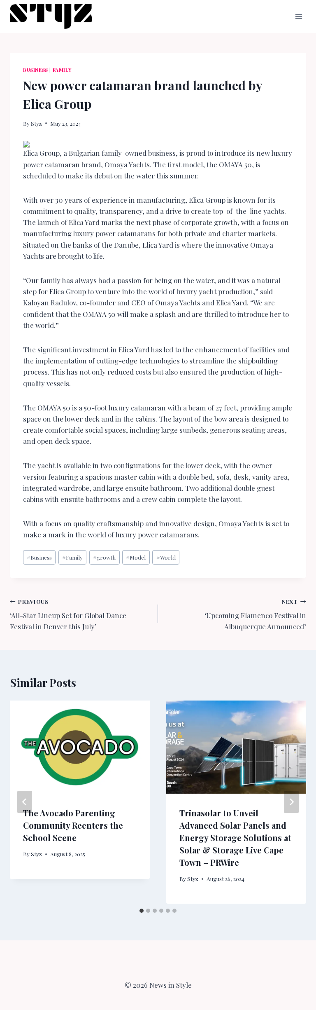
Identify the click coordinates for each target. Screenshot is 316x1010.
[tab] (141, 911)
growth (104, 557)
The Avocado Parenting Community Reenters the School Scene (73, 825)
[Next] (291, 802)
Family (62, 69)
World (166, 557)
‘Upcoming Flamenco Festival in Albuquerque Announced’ (255, 614)
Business (35, 69)
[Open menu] (298, 16)
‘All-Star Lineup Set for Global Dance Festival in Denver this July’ (68, 614)
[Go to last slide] (24, 802)
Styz (36, 123)
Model (136, 557)
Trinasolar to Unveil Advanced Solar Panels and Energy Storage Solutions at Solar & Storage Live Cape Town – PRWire (235, 837)
